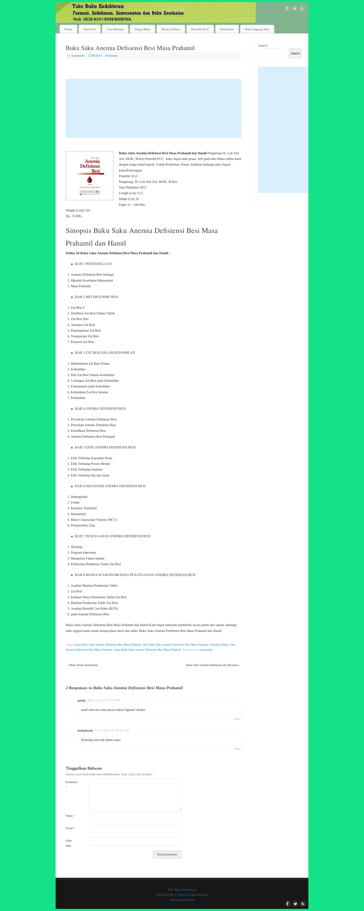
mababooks (77, 55)
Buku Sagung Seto (257, 29)
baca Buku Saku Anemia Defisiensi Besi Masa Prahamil (108, 644)
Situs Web (69, 843)
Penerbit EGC (200, 29)
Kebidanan (111, 55)
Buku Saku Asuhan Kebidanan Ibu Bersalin (213, 665)
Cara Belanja (115, 29)
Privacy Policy (170, 29)
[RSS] (302, 9)
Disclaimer (227, 29)
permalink (207, 649)
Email (70, 828)
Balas (237, 719)
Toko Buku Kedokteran (181, 889)
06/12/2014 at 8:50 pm (104, 700)
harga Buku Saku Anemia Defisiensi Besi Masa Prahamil (147, 649)
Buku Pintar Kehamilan (82, 665)
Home (68, 29)
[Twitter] (295, 9)
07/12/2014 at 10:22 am (112, 730)
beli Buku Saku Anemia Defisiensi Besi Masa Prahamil (175, 644)
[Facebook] (287, 9)
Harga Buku (143, 29)
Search (263, 45)
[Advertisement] (153, 108)
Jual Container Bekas (182, 900)
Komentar (71, 784)
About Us (89, 29)
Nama (70, 815)
